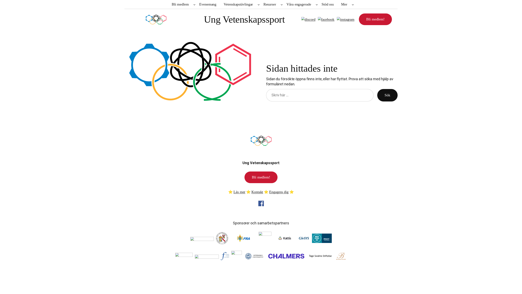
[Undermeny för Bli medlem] (194, 4)
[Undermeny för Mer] (353, 4)
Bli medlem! (375, 19)
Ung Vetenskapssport (244, 19)
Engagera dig (279, 192)
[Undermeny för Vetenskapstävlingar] (259, 4)
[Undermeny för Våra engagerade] (317, 4)
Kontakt (257, 192)
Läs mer (239, 192)
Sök (387, 95)
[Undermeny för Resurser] (282, 4)
